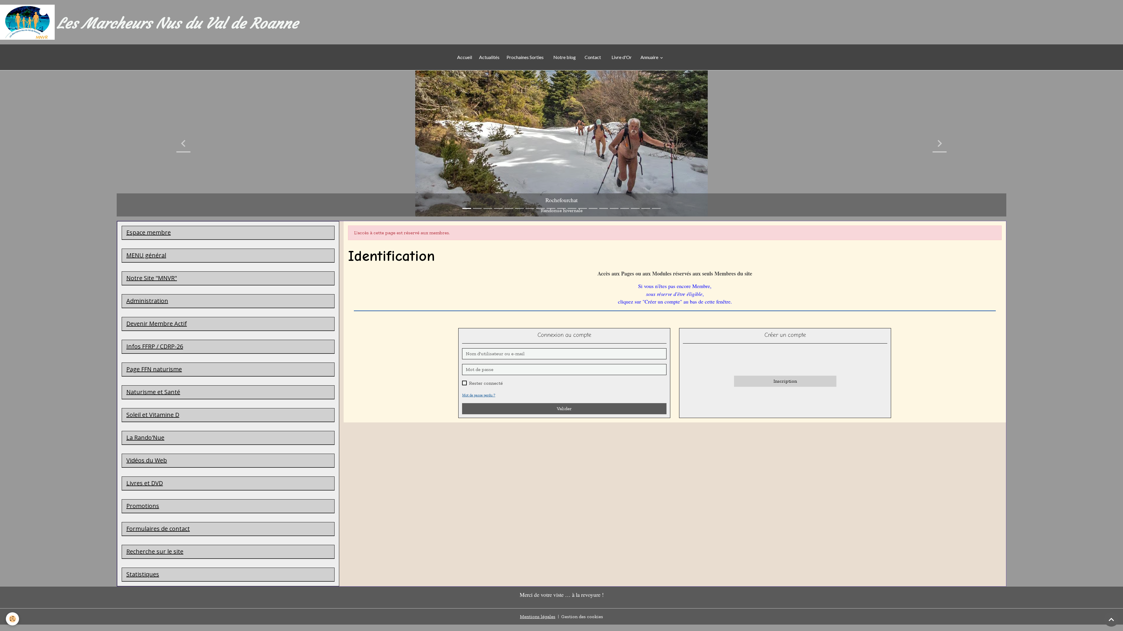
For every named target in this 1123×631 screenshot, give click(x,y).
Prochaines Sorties (526, 57)
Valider (564, 408)
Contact (593, 57)
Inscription (785, 381)
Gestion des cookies (582, 616)
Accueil (464, 57)
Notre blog (564, 57)
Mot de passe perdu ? (478, 395)
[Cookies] (12, 618)
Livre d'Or (621, 57)
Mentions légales (537, 616)
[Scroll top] (1111, 619)
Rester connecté (486, 383)
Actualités (489, 57)
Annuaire (649, 57)
